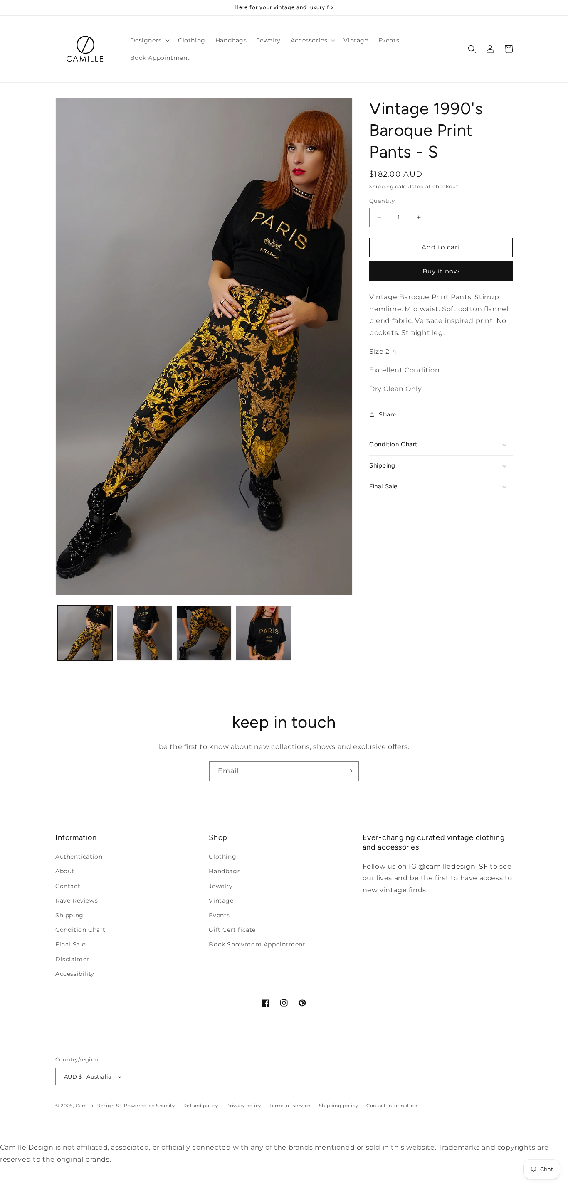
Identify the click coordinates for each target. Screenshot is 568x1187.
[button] (149, 40)
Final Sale (70, 944)
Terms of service (290, 1105)
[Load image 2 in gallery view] (144, 633)
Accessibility (74, 974)
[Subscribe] (349, 771)
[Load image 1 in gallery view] (85, 633)
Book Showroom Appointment (257, 944)
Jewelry (220, 886)
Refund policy (200, 1105)
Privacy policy (243, 1105)
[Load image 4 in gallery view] (263, 633)
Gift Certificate (232, 929)
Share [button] (388, 414)
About (64, 871)
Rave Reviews (76, 900)
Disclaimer (72, 959)
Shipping (381, 186)
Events (219, 915)
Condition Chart (80, 929)
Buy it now (440, 271)
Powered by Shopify (149, 1105)
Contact (67, 886)
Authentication (78, 856)
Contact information (391, 1105)
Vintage (221, 900)
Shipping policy (338, 1105)
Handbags (224, 871)
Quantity (382, 200)
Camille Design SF (99, 1105)
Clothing (222, 856)
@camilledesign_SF (454, 866)
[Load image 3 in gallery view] (204, 633)
